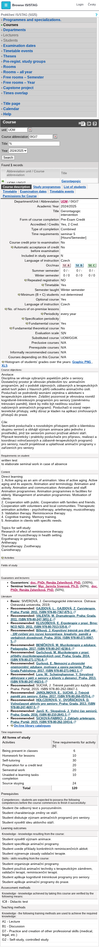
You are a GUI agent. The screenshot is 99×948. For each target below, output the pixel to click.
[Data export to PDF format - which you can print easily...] (82, 123)
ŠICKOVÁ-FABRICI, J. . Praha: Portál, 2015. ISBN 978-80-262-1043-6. (53, 720)
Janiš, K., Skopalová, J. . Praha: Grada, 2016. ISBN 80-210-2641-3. (54, 712)
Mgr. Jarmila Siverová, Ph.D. (58, 586)
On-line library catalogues (32, 725)
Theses (9, 56)
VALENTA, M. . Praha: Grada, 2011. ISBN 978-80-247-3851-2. (53, 617)
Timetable (10, 191)
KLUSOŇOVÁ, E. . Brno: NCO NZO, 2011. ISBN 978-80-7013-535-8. (54, 624)
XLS (5, 365)
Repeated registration (43, 280)
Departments (14, 30)
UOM (64, 201)
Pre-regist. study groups (24, 61)
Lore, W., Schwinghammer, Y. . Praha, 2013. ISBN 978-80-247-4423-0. (53, 678)
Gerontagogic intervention (71, 183)
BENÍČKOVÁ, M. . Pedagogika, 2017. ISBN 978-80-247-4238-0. (53, 646)
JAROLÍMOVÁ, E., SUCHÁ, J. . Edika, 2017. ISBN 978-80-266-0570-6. (51, 694)
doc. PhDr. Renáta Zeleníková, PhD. (55, 582)
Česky (92, 4)
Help (7, 114)
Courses (10, 25)
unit (4, 130)
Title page (11, 104)
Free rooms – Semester (23, 77)
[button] (6, 5)
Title (4, 143)
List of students (75, 187)
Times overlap (15, 93)
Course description (16, 187)
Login (80, 4)
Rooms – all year (17, 72)
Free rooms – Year (19, 82)
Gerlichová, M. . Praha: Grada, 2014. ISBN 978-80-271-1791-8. (50, 656)
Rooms (9, 67)
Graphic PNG (82, 362)
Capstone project (18, 88)
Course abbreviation (15, 136)
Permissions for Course (20, 196)
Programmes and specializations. (32, 20)
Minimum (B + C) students (40, 294)
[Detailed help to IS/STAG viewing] (94, 123)
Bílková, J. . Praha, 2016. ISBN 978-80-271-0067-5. (54, 636)
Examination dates (19, 46)
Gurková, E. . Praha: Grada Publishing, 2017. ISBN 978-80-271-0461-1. (51, 667)
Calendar (11, 109)
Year (5, 150)
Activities (9, 557)
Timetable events (18, 51)
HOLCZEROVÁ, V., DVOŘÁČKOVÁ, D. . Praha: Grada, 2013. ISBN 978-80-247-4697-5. (53, 703)
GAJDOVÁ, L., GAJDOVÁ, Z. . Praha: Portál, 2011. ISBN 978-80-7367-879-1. (53, 610)
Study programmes (47, 187)
